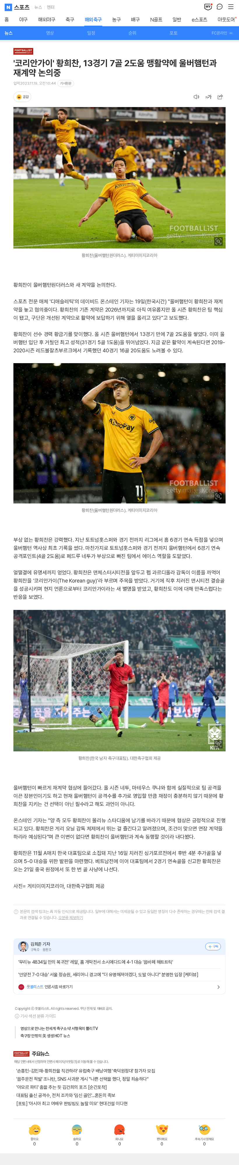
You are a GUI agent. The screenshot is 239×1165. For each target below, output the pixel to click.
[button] (220, 97)
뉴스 (38, 7)
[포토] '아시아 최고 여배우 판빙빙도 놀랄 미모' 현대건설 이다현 (72, 1103)
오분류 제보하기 (70, 917)
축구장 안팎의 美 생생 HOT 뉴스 (45, 1035)
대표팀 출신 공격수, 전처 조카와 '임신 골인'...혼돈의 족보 (65, 1095)
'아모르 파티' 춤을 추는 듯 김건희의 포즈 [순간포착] (61, 1087)
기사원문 (65, 83)
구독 (215, 946)
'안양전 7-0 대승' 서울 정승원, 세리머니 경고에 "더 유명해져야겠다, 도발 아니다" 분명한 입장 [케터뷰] (108, 974)
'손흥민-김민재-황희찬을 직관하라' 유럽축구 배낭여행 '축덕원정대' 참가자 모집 (85, 1071)
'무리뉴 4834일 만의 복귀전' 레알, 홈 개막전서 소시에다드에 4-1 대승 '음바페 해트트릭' (95, 962)
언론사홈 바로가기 (49, 986)
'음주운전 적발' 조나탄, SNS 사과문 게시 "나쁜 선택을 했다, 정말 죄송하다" (82, 1079)
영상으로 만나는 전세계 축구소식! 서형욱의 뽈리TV (59, 1028)
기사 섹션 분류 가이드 (38, 1016)
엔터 (50, 7)
